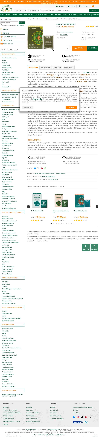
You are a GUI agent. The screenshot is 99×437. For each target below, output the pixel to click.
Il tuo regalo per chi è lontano (11, 421)
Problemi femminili (7, 369)
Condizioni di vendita (32, 413)
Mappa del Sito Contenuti (58, 435)
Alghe (3, 119)
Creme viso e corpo (7, 238)
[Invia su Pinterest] (42, 168)
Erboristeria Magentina (67, 32)
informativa (20, 25)
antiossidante (85, 75)
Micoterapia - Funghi (8, 72)
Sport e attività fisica (8, 196)
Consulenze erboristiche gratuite (82, 407)
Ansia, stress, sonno (8, 129)
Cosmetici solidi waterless (9, 235)
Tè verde (86, 72)
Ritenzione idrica (7, 189)
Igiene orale (5, 245)
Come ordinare (30, 416)
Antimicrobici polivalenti (9, 340)
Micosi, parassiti (7, 177)
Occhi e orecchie (7, 182)
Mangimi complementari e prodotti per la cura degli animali (12, 395)
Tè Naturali (64, 19)
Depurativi (5, 153)
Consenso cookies (8, 418)
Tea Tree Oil (5, 82)
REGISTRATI (85, 6)
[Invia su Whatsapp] (45, 168)
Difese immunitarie (7, 155)
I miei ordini (53, 413)
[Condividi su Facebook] (35, 168)
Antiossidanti (6, 133)
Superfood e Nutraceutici (9, 201)
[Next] (97, 206)
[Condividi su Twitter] (38, 168)
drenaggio (50, 75)
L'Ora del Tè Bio (64, 35)
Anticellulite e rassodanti (9, 131)
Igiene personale (7, 247)
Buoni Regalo (6, 284)
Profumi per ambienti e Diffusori (11, 318)
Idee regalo (5, 281)
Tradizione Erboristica (52, 19)
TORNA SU (94, 249)
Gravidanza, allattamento (9, 170)
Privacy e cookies (8, 416)
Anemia (4, 336)
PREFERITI (61, 6)
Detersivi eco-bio (7, 313)
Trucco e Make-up (7, 274)
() (96, 6)
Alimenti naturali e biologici (10, 94)
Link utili (5, 424)
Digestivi (4, 158)
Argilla (4, 60)
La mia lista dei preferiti (57, 418)
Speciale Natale (6, 301)
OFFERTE (6, 33)
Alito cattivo (5, 121)
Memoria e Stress (7, 172)
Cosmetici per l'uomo (8, 230)
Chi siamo (6, 407)
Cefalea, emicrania (7, 343)
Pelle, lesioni (5, 184)
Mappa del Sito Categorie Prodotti (42, 435)
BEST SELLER (7, 40)
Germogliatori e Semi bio (9, 97)
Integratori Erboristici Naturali (11, 109)
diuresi (82, 79)
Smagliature (5, 262)
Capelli (4, 228)
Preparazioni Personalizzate (10, 77)
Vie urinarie (5, 206)
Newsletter (76, 413)
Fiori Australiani (6, 67)
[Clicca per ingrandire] (40, 51)
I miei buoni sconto (55, 416)
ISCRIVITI (21, 22)
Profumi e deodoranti (8, 254)
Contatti (75, 410)
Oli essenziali (6, 75)
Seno (3, 191)
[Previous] (28, 206)
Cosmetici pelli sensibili (8, 233)
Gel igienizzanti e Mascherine (10, 242)
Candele (4, 286)
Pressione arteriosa (8, 186)
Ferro (3, 167)
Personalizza (28, 107)
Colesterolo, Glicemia (8, 150)
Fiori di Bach (5, 70)
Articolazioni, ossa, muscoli (10, 138)
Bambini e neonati (7, 143)
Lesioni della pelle (7, 357)
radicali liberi (82, 82)
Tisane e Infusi (6, 87)
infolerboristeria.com (54, 429)
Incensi (4, 291)
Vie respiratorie (6, 203)
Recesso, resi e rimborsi (33, 421)
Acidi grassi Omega (7, 112)
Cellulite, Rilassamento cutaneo (11, 348)
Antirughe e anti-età (8, 136)
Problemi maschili (7, 372)
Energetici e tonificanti (8, 162)
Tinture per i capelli (7, 269)
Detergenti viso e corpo (9, 240)
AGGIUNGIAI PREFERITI (94, 48)
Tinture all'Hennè (7, 271)
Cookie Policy (38, 99)
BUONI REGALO (8, 44)
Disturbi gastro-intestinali (9, 355)
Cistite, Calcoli (6, 350)
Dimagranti (5, 160)
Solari (3, 264)
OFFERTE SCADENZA (9, 36)
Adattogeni (5, 117)
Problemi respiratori (8, 374)
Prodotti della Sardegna (9, 79)
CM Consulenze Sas (31, 429)
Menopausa (5, 174)
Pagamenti (29, 410)
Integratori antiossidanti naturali (44, 173)
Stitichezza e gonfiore (8, 198)
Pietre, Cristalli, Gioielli (8, 296)
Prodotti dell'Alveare (8, 102)
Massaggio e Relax (7, 250)
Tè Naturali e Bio (60, 173)
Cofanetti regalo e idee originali (11, 289)
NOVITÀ (5, 29)
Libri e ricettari (6, 99)
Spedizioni (29, 407)
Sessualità (5, 194)
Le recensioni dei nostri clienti (11, 413)
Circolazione (5, 148)
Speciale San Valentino (8, 303)
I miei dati (52, 407)
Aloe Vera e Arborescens (9, 58)
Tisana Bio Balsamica (80, 211)
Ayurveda (5, 63)
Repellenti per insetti (8, 257)
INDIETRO (86, 249)
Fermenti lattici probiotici (9, 165)
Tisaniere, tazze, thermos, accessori (12, 298)
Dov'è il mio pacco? (32, 418)
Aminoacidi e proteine (8, 126)
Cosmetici (5, 216)
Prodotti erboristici (38, 19)
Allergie (4, 124)
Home (29, 19)
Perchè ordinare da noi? (10, 410)
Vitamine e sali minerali (9, 208)
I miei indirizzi (54, 410)
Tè (2, 84)
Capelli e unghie (6, 146)
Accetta (71, 107)
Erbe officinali (6, 65)
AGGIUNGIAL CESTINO (81, 48)
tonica (57, 77)
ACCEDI (72, 6)
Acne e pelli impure (7, 114)
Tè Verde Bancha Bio (37, 211)
